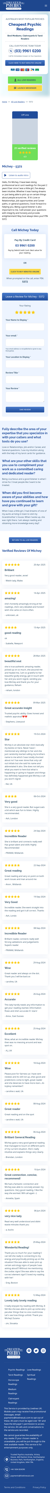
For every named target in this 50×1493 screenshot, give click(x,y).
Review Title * (12, 373)
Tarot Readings (15, 1374)
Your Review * (12, 388)
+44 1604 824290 (18, 1469)
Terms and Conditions (14, 1487)
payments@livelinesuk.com (22, 1475)
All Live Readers (26, 80)
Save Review (25, 409)
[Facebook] (29, 1353)
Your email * (23, 343)
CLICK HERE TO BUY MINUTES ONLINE (25, 63)
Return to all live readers (25, 540)
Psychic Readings (16, 1369)
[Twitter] (36, 1353)
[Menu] (45, 5)
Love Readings (34, 1369)
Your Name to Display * (17, 320)
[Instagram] (43, 1353)
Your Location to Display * (18, 357)
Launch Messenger (26, 88)
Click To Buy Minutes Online (25, 271)
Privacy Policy (39, 1487)
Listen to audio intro (18, 175)
